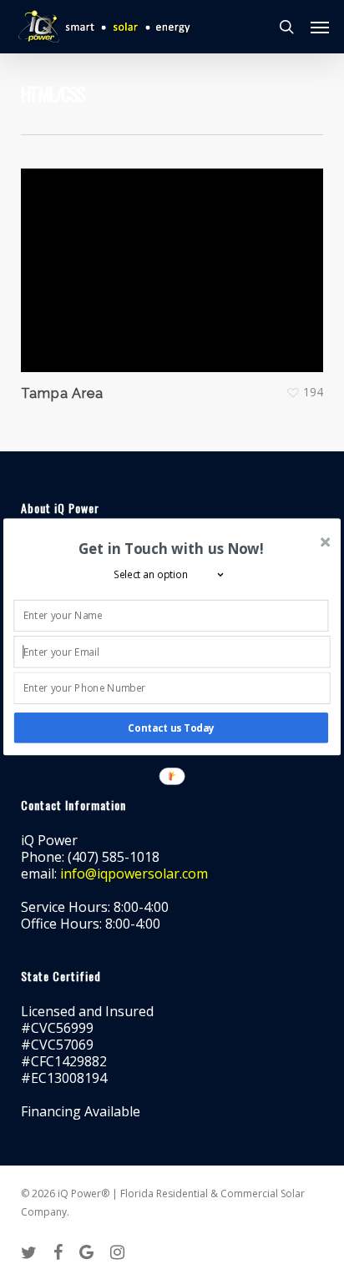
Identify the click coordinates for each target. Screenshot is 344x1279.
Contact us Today (171, 727)
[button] (170, 547)
